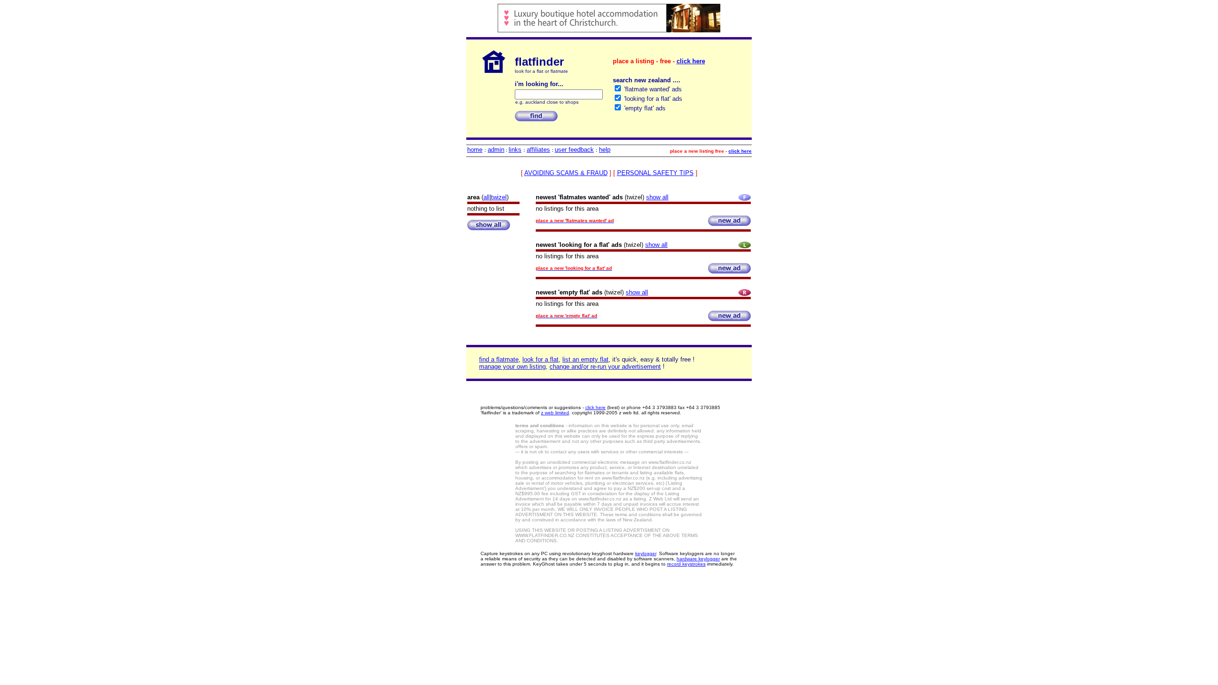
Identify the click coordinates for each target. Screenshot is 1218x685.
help (604, 149)
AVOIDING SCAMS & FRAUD (566, 172)
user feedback (574, 149)
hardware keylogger (698, 558)
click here (691, 61)
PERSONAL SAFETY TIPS (655, 172)
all (486, 197)
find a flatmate (499, 359)
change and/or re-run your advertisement (605, 366)
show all (657, 197)
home (474, 149)
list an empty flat (585, 359)
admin (496, 149)
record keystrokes (686, 564)
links (515, 149)
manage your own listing (512, 366)
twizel (499, 197)
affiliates (538, 149)
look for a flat (540, 359)
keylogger (645, 553)
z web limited (555, 412)
